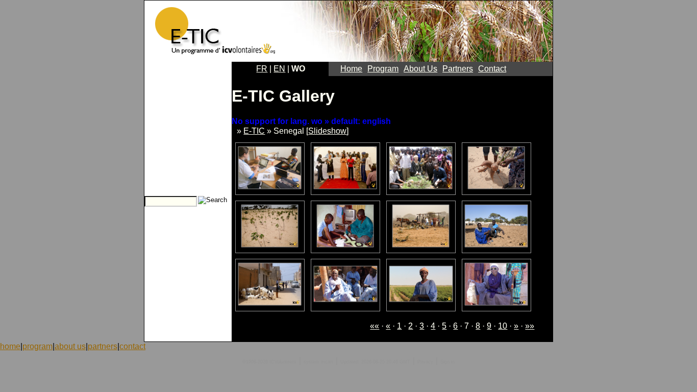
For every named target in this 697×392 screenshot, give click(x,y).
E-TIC (254, 131)
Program (383, 68)
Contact (492, 68)
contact (132, 346)
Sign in (447, 361)
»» (529, 326)
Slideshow (327, 131)
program (37, 346)
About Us (420, 68)
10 (502, 326)
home (10, 346)
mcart (327, 361)
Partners (457, 68)
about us (70, 346)
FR (261, 68)
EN (279, 68)
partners (102, 346)
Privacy (425, 361)
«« (374, 326)
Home (351, 68)
